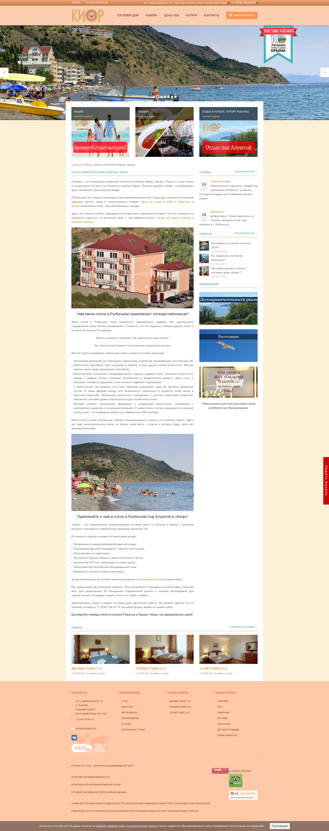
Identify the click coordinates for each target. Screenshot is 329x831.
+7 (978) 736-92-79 (243, 3)
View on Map (220, 3)
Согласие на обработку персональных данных (99, 792)
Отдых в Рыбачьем (97, 3)
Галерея (75, 3)
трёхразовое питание (149, 579)
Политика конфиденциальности (90, 777)
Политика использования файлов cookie (96, 784)
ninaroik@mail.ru (86, 728)
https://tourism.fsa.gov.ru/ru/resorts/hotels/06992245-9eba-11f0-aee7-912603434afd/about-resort (142, 811)
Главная (76, 164)
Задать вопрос (326, 480)
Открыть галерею (104, 649)
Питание (222, 718)
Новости (205, 233)
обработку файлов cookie (110, 826)
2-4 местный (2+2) (213, 668)
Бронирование (130, 718)
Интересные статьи (133, 730)
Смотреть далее (83, 116)
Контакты (211, 15)
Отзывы (205, 172)
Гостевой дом (128, 15)
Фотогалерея (129, 712)
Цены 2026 (171, 15)
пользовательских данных (142, 826)
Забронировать (243, 15)
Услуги (191, 15)
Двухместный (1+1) (86, 668)
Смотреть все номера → (244, 626)
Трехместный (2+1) (150, 668)
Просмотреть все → (246, 171)
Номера (151, 15)
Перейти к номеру (96, 649)
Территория (224, 735)
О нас (124, 701)
